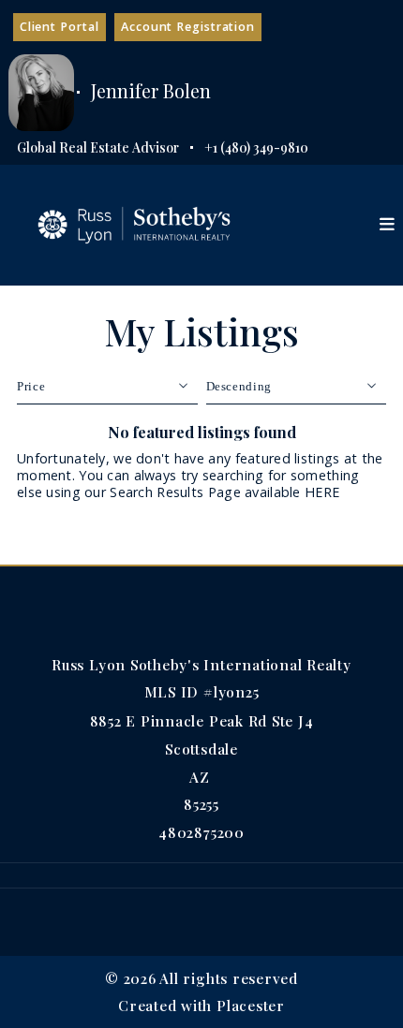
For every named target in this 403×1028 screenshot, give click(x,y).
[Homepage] (134, 225)
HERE (322, 492)
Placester (250, 1005)
